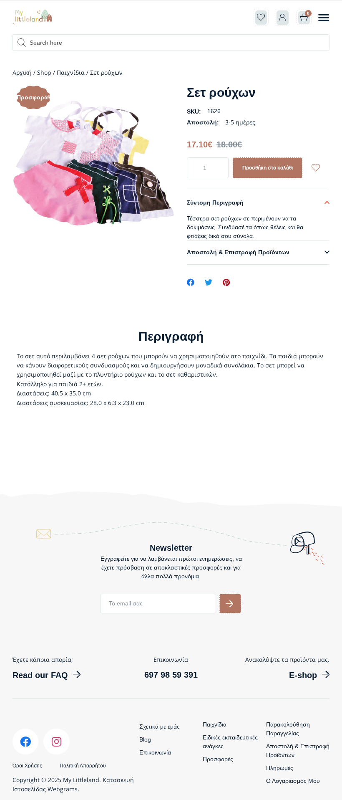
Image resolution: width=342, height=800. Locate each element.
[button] (323, 17)
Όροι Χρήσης (27, 766)
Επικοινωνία (155, 752)
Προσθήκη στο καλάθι (267, 168)
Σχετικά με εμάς (159, 726)
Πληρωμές (279, 768)
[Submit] (230, 603)
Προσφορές (218, 759)
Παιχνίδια (71, 72)
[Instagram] (56, 741)
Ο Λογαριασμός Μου (293, 780)
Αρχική (22, 72)
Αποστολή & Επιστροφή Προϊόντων (238, 252)
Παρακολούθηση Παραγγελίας (288, 729)
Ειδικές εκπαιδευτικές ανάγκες (230, 741)
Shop (44, 72)
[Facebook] (25, 741)
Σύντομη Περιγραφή (215, 202)
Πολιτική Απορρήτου (83, 766)
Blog (145, 739)
